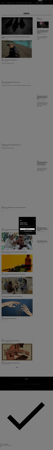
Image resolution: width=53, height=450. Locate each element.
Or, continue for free (27, 233)
